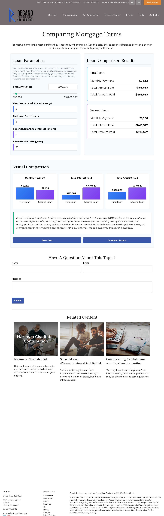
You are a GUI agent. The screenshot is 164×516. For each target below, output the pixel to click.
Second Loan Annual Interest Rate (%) (34, 129)
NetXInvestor (152, 2)
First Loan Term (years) (26, 116)
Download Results (117, 240)
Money (46, 510)
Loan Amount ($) (22, 86)
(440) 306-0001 (92, 2)
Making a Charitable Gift (31, 359)
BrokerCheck (129, 493)
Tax (44, 507)
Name (15, 263)
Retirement (48, 496)
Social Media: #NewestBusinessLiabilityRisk (81, 361)
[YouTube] (138, 2)
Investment (48, 498)
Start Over (47, 240)
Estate (46, 501)
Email (86, 263)
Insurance (47, 504)
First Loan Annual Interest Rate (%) (32, 103)
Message (16, 279)
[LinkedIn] (132, 2)
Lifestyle (46, 512)
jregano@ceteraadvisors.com (117, 2)
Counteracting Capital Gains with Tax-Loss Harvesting (125, 361)
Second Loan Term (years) (28, 141)
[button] (52, 15)
